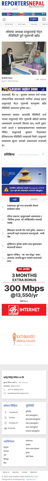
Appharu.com (31, 479)
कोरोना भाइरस (22, 24)
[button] (44, 19)
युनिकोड (28, 411)
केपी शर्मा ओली (9, 24)
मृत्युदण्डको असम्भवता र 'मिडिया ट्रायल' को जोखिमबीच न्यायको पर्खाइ (24, 220)
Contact (24, 472)
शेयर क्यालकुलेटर (32, 415)
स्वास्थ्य (28, 445)
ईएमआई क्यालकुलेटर (33, 419)
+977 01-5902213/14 (15, 390)
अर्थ (4, 455)
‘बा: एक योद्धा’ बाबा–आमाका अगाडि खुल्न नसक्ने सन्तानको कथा (24, 258)
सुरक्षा (28, 453)
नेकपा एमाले (34, 24)
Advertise (15, 472)
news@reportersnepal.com (18, 393)
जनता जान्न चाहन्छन (32, 449)
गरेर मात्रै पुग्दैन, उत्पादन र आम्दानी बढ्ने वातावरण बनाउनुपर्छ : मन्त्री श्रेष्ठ (26, 233)
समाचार (6, 451)
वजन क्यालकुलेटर (32, 427)
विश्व (4, 463)
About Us (6, 472)
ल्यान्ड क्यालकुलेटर (32, 423)
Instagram (13, 423)
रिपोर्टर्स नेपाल (7, 78)
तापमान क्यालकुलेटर (33, 431)
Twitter (12, 418)
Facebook (13, 412)
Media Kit (33, 472)
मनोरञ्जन (29, 441)
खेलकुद (6, 459)
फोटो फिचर (29, 456)
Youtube (11, 428)
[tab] (14, 200)
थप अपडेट (24, 269)
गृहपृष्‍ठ (5, 447)
